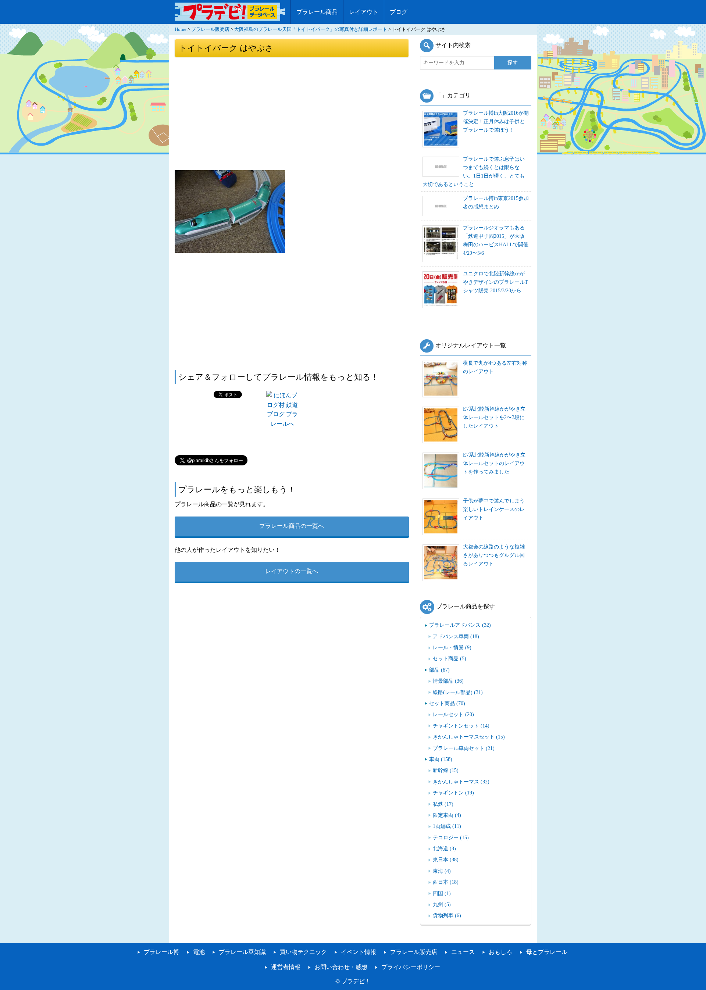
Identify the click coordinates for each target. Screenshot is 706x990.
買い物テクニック (303, 952)
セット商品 (449, 658)
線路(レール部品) (458, 692)
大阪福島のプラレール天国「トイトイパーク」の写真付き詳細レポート (310, 29)
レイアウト (363, 12)
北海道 (444, 848)
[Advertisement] (292, 113)
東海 (442, 871)
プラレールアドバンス (460, 625)
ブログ (398, 12)
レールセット (453, 714)
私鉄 (443, 804)
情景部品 (448, 681)
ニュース (463, 952)
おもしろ (500, 952)
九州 (442, 904)
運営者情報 (285, 967)
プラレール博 (161, 952)
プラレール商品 (317, 12)
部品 (439, 670)
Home (180, 29)
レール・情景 (452, 647)
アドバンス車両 (456, 636)
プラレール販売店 (210, 29)
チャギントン (453, 793)
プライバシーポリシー (410, 967)
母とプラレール (546, 952)
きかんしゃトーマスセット (469, 737)
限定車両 (447, 815)
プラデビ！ (356, 981)
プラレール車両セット (464, 748)
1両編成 (447, 826)
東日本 (446, 859)
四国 (442, 893)
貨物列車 (447, 915)
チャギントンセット (461, 726)
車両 (440, 759)
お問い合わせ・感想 (340, 967)
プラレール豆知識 (242, 952)
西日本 (446, 882)
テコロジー (451, 837)
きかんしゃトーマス (461, 782)
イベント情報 (358, 952)
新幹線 (446, 770)
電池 (199, 952)
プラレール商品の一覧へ (291, 526)
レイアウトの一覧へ (291, 571)
